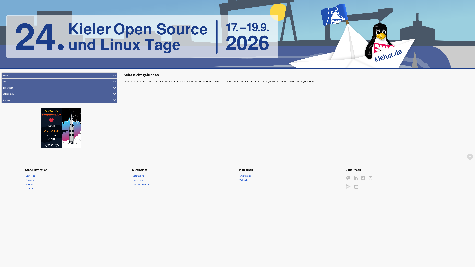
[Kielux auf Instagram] (370, 178)
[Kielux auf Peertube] (348, 186)
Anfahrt (29, 184)
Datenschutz (138, 176)
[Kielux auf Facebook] (363, 178)
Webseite (243, 180)
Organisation (245, 176)
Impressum (138, 180)
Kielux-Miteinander (141, 184)
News (5, 81)
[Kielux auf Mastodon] (348, 178)
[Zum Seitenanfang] (470, 157)
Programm (8, 87)
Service (6, 100)
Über (5, 75)
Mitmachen (8, 93)
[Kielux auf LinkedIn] (356, 178)
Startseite (30, 176)
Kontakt (29, 188)
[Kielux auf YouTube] (356, 186)
